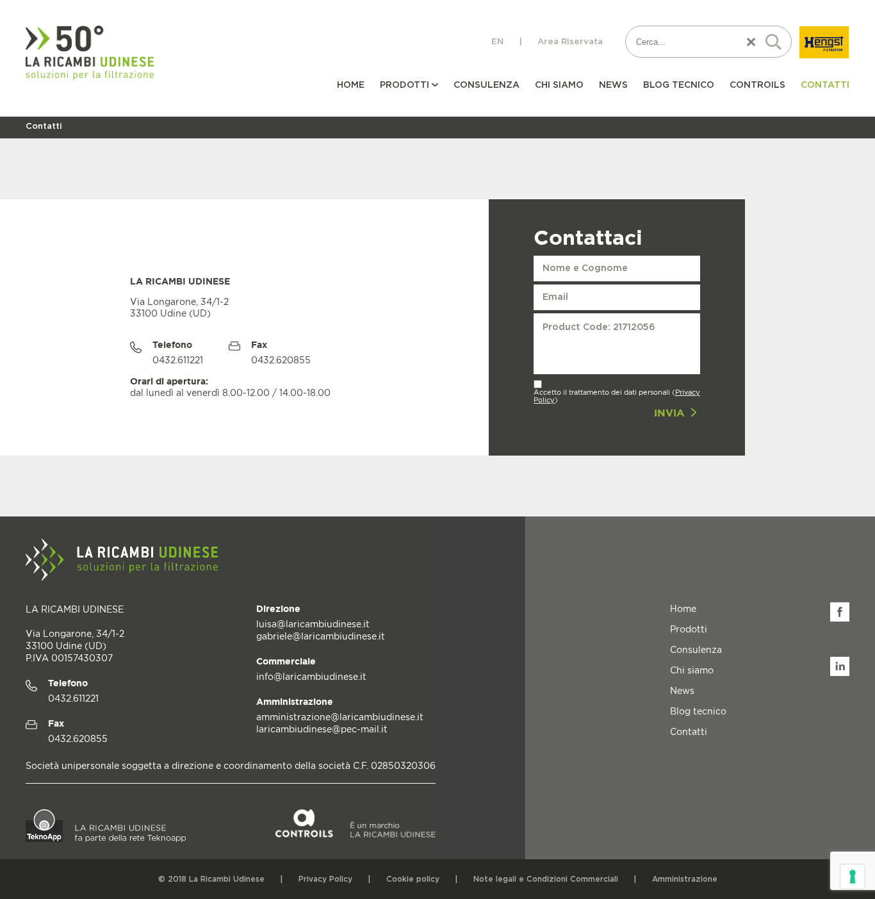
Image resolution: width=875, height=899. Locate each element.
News (613, 85)
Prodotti (688, 629)
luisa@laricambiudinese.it (313, 624)
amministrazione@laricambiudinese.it (339, 717)
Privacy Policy (325, 879)
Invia (671, 412)
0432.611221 (73, 698)
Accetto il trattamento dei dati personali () (617, 396)
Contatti (825, 85)
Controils (757, 85)
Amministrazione (684, 879)
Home (350, 85)
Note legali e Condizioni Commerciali (545, 879)
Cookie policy (412, 879)
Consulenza (486, 85)
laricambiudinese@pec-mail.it (322, 729)
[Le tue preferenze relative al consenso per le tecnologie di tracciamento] (852, 876)
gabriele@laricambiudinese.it (320, 636)
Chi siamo (559, 85)
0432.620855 (78, 738)
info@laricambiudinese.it (311, 676)
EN (497, 42)
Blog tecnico (678, 85)
